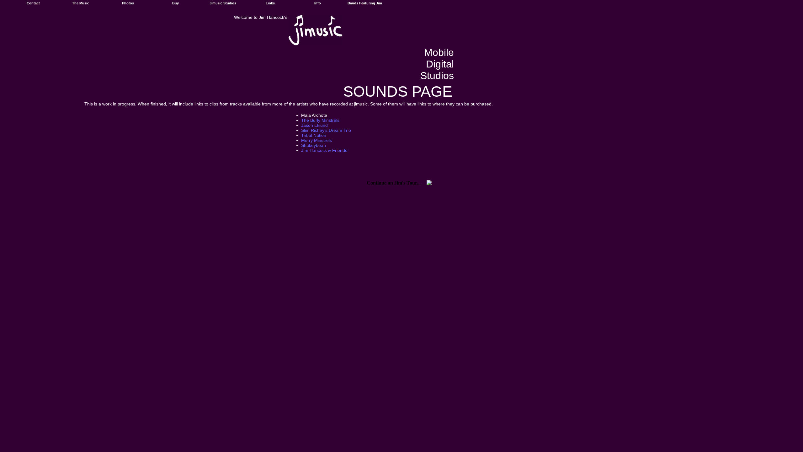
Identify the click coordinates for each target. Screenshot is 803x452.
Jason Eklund (314, 125)
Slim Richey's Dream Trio (326, 130)
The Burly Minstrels (320, 120)
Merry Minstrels (316, 140)
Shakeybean (313, 145)
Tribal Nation (313, 135)
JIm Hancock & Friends (324, 150)
